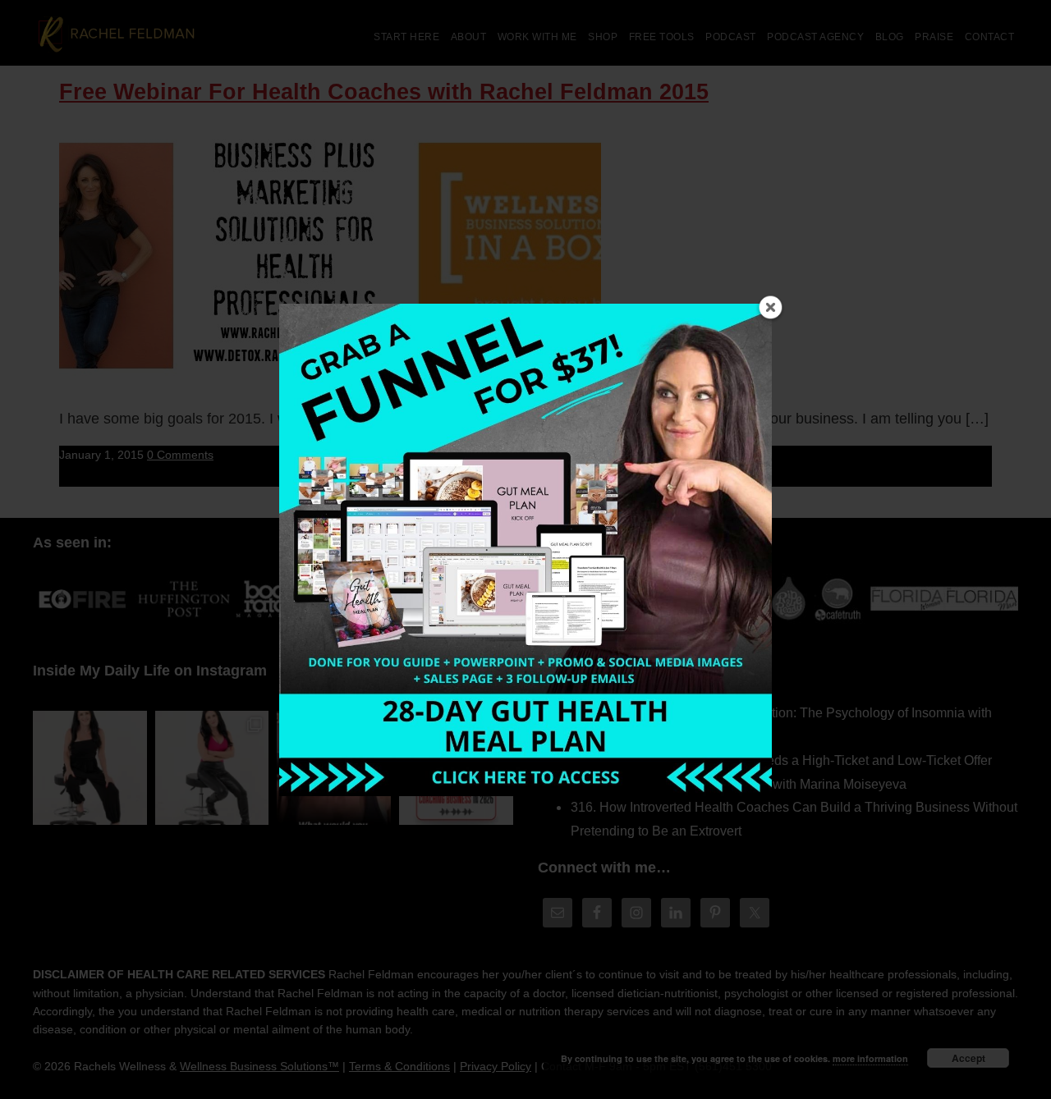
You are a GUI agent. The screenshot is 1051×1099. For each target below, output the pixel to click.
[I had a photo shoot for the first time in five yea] (212, 768)
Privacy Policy (495, 1066)
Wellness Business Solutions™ (259, 1066)
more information (870, 1058)
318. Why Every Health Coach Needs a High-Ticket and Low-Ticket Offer (781, 760)
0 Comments (180, 454)
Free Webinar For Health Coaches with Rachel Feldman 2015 (384, 92)
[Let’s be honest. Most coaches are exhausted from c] (90, 768)
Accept (968, 1058)
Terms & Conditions (399, 1066)
